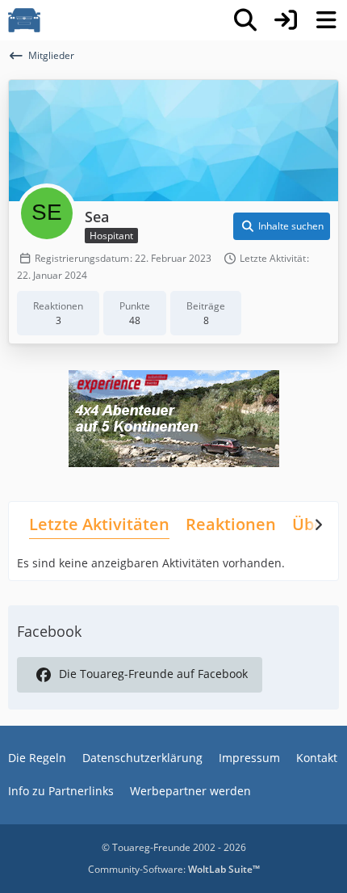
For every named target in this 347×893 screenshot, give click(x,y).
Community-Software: (174, 869)
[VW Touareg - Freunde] (24, 20)
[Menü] (326, 20)
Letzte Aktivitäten (99, 524)
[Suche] (245, 20)
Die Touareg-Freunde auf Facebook (153, 673)
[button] (281, 226)
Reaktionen (231, 524)
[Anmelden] (286, 20)
